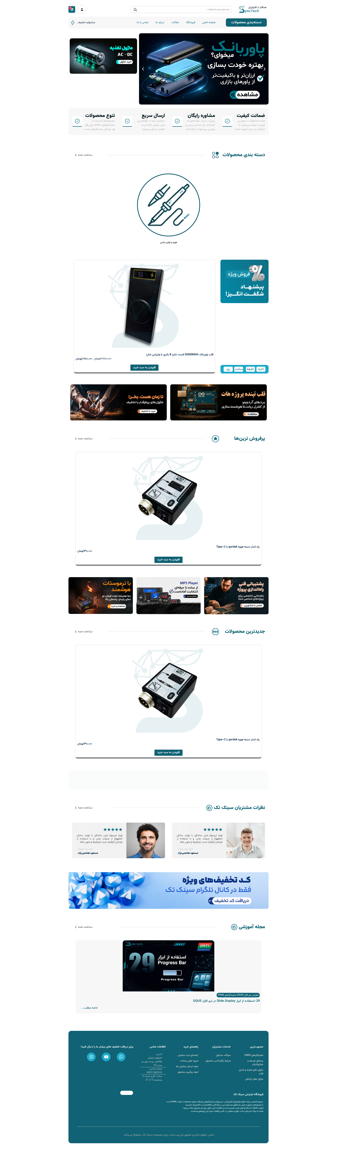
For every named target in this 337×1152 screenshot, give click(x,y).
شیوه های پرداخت (189, 1061)
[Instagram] (91, 1057)
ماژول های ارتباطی (254, 1079)
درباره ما (160, 22)
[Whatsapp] (121, 1057)
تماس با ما (142, 22)
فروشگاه (190, 22)
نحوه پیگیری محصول (187, 1072)
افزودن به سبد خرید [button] (144, 367)
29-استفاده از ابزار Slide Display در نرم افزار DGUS (226, 1001)
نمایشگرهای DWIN (254, 1055)
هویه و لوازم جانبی (168, 242)
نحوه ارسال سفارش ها (187, 1066)
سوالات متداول (223, 1055)
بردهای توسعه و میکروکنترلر (255, 1062)
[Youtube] (106, 1057)
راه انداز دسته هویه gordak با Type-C (238, 547)
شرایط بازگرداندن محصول (218, 1061)
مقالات (175, 22)
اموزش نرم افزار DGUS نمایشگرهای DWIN (238, 995)
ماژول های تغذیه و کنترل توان (251, 1071)
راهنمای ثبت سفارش (188, 1055)
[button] (264, 69)
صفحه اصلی (209, 22)
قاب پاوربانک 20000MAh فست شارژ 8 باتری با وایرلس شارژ (179, 354)
